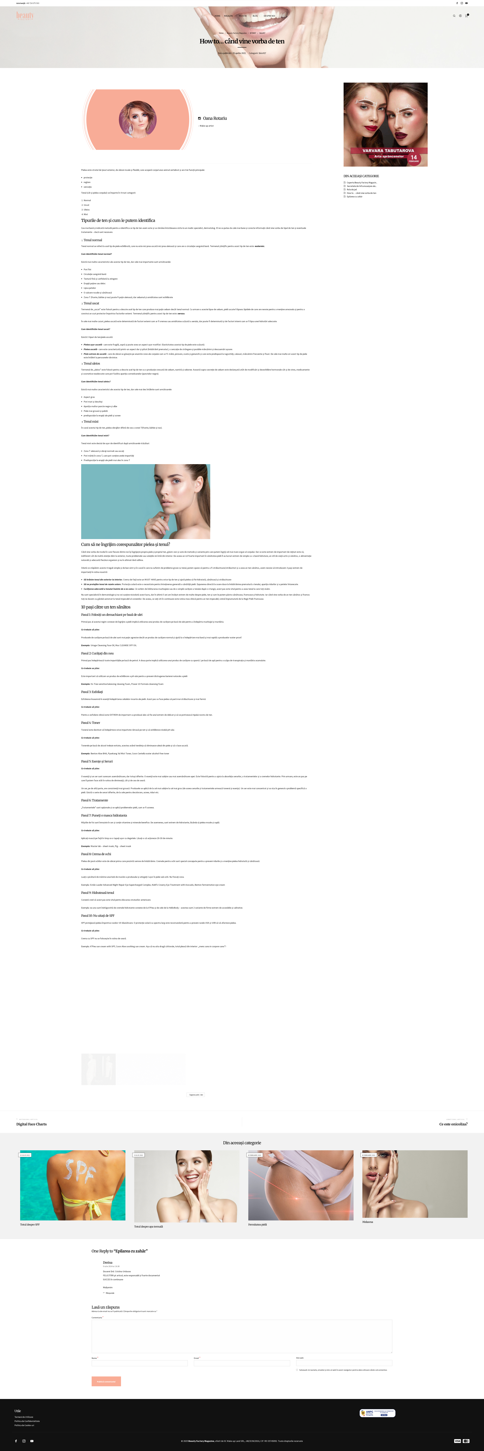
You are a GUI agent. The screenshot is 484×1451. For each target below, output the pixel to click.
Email (197, 1358)
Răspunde (110, 1293)
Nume (95, 1358)
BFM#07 (253, 33)
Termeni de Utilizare (23, 1417)
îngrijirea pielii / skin (196, 1095)
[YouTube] (466, 3)
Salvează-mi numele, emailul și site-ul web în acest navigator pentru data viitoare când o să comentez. (343, 1370)
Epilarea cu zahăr (354, 196)
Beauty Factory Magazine (237, 33)
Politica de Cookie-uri (24, 1425)
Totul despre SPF (30, 1224)
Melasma (367, 1221)
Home (221, 33)
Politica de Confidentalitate (27, 1421)
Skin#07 (262, 33)
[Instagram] (462, 3)
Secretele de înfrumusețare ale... (362, 186)
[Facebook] (457, 3)
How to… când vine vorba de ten (361, 193)
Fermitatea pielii (257, 1224)
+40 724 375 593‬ (27, 3)
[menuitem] (219, 16)
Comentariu (97, 1317)
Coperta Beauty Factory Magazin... (362, 182)
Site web (300, 1358)
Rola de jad (352, 189)
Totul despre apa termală (148, 1226)
